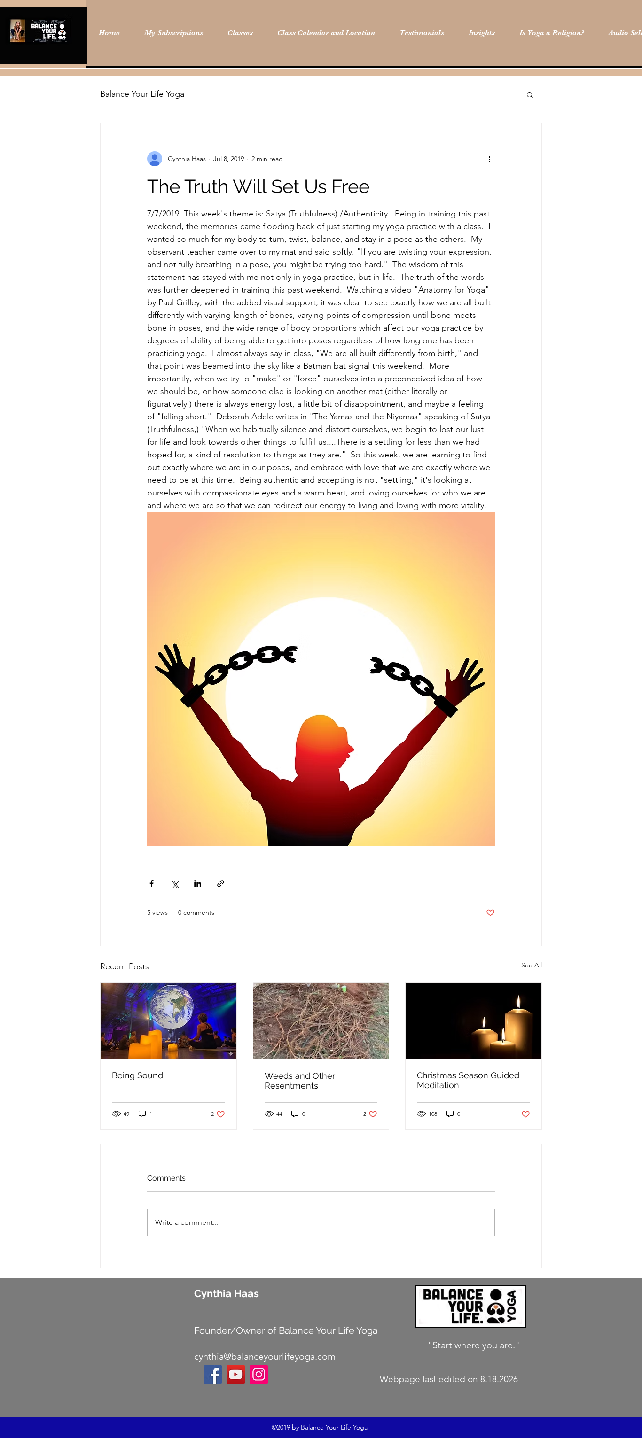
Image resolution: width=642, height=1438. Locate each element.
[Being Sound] (168, 1021)
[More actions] (489, 158)
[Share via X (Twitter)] (174, 883)
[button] (529, 94)
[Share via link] (220, 883)
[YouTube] (236, 1374)
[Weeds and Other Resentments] (321, 1021)
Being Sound (137, 1075)
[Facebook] (213, 1374)
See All (531, 965)
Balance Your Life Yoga (142, 94)
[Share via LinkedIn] (197, 883)
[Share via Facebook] (151, 883)
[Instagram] (259, 1374)
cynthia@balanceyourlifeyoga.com (265, 1356)
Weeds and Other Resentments (300, 1080)
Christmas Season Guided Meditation (468, 1080)
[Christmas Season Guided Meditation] (473, 1021)
